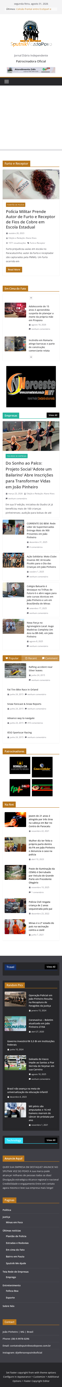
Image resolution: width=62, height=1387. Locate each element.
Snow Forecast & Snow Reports (24, 703)
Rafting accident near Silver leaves (41, 668)
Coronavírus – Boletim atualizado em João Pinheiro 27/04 (41, 1023)
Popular (14, 658)
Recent (32, 658)
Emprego (11, 1277)
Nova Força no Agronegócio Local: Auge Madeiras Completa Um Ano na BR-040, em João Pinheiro (40, 629)
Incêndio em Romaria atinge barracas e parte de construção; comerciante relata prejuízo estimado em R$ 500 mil (42, 349)
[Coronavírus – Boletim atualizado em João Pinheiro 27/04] (15, 1026)
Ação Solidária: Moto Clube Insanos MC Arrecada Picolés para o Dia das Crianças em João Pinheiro (42, 561)
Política (7, 1209)
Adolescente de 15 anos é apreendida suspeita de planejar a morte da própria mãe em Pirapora (41, 313)
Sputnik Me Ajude (16, 1263)
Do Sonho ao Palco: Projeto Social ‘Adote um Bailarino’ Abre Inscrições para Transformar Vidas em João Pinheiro (29, 475)
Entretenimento (12, 1285)
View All (53, 415)
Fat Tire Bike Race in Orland (22, 689)
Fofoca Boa (12, 1290)
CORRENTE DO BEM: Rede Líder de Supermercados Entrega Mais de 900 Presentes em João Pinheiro (41, 530)
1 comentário (37, 892)
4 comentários (36, 547)
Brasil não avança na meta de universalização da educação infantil (27, 1090)
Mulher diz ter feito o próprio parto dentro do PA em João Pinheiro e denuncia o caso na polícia (42, 847)
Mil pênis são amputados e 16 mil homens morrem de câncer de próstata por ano (41, 1113)
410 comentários (35, 722)
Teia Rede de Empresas (16, 456)
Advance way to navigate (21, 718)
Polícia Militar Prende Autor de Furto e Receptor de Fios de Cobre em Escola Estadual (30, 219)
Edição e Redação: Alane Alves (23, 238)
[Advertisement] (31, 118)
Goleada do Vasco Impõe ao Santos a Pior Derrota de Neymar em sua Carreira (41, 1064)
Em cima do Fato (15, 1249)
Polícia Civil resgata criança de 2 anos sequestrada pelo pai (40, 905)
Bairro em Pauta (15, 1256)
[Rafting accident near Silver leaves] (15, 670)
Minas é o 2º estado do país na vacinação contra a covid (41, 926)
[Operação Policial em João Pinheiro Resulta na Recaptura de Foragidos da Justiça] (15, 1003)
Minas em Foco (14, 1222)
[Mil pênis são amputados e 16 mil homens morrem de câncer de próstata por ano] (15, 1116)
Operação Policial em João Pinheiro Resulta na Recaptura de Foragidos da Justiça (40, 1000)
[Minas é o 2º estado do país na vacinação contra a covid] (15, 929)
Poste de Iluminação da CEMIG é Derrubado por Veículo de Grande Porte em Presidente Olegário (42, 875)
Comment (51, 658)
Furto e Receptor (37, 243)
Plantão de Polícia (15, 205)
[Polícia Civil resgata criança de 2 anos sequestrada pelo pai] (15, 907)
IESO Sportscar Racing (19, 732)
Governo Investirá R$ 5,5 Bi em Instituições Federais (31, 1043)
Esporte (10, 1297)
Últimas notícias (12, 1230)
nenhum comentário (40, 329)
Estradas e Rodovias (17, 1243)
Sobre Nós (8, 1306)
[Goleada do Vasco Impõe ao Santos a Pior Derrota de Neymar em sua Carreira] (15, 1069)
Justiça (6, 1216)
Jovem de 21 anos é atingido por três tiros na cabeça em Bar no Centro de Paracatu (41, 821)
